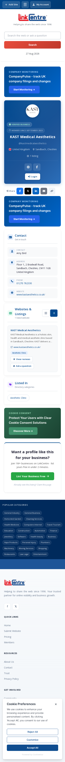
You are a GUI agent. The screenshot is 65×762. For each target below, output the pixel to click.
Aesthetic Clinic (18, 397)
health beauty (37, 536)
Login (34, 176)
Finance (53, 530)
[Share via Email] (43, 191)
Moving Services (26, 548)
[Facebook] (36, 167)
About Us (9, 661)
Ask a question (23, 365)
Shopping (42, 548)
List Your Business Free (30, 476)
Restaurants (9, 554)
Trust (7, 673)
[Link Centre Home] (32, 17)
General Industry (12, 513)
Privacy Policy (11, 678)
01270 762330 (24, 283)
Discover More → (23, 431)
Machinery (9, 548)
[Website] (28, 167)
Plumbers (45, 542)
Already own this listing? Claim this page (32, 484)
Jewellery (8, 536)
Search (32, 44)
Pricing (7, 636)
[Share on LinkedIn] (35, 191)
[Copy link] (51, 191)
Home (7, 625)
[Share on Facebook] (19, 191)
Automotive (40, 530)
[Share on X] (27, 191)
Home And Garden (12, 519)
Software (22, 536)
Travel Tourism (53, 524)
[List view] (54, 313)
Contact (8, 667)
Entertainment (40, 554)
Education (8, 530)
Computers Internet (33, 524)
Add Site (13, 4)
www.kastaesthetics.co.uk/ (30, 294)
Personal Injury (29, 542)
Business (52, 536)
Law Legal (24, 554)
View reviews (23, 359)
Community (10, 698)
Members (9, 642)
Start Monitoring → (24, 89)
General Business (32, 513)
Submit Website (12, 631)
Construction (24, 530)
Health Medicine (11, 524)
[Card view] (46, 313)
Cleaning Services (34, 519)
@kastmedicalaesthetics (32, 143)
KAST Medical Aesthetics (26, 330)
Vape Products (10, 542)
